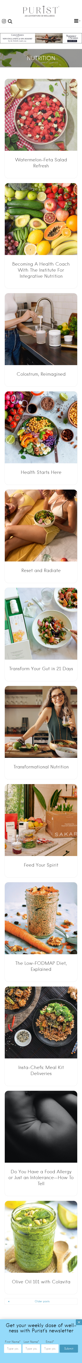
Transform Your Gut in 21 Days (41, 668)
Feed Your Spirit (41, 865)
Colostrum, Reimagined (41, 374)
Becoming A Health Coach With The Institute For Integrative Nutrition (41, 270)
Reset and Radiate (41, 570)
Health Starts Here (41, 472)
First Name (12, 1342)
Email (50, 1342)
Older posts (42, 1301)
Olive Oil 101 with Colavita (41, 1281)
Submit (68, 1348)
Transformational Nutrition (41, 767)
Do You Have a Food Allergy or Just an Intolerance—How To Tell (41, 1178)
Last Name (31, 1342)
